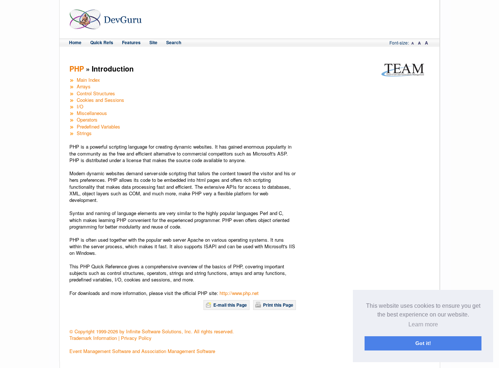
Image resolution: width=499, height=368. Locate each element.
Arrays (84, 86)
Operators (87, 119)
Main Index (88, 79)
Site (153, 42)
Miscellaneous (92, 113)
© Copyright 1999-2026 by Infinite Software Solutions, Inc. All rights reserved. (151, 331)
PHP (76, 69)
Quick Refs (101, 42)
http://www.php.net (239, 293)
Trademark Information (93, 337)
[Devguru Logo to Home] (105, 26)
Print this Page (278, 305)
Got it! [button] (423, 343)
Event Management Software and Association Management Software (142, 351)
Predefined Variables (98, 126)
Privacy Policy (136, 337)
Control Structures (96, 93)
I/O (80, 106)
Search (173, 42)
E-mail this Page (230, 305)
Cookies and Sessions (100, 99)
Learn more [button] (423, 324)
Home (75, 42)
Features (131, 42)
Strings (84, 133)
